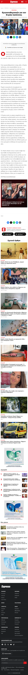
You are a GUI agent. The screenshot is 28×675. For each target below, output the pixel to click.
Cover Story (3, 599)
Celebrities (17, 593)
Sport (2, 602)
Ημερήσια (17, 608)
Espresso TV (18, 617)
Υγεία (2, 610)
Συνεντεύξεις (17, 622)
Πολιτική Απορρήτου (15, 669)
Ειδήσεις (3, 591)
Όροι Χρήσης (17, 633)
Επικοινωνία (17, 631)
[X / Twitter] (11, 37)
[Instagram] (5, 644)
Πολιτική (3, 595)
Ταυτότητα (17, 629)
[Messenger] (17, 37)
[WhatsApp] (14, 37)
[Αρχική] (6, 586)
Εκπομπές (17, 620)
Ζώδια (16, 606)
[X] (8, 644)
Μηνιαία (16, 612)
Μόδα (2, 614)
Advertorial (3, 629)
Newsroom (14, 17)
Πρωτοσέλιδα (4, 617)
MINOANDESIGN (16, 673)
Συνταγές (3, 612)
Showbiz (17, 591)
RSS (2, 633)
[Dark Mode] (22, 2)
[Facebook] (8, 37)
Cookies (22, 669)
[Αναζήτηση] (26, 2)
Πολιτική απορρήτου (19, 635)
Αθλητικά (3, 620)
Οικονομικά (3, 622)
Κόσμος (2, 597)
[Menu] (2, 2)
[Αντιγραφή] (20, 37)
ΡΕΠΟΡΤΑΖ (14, 10)
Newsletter (3, 631)
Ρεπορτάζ (3, 593)
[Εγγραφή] (25, 663)
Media (16, 597)
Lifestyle (3, 606)
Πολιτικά (3, 624)
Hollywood (17, 595)
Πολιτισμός (18, 602)
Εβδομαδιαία (17, 610)
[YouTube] (11, 644)
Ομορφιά (3, 608)
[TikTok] (14, 644)
